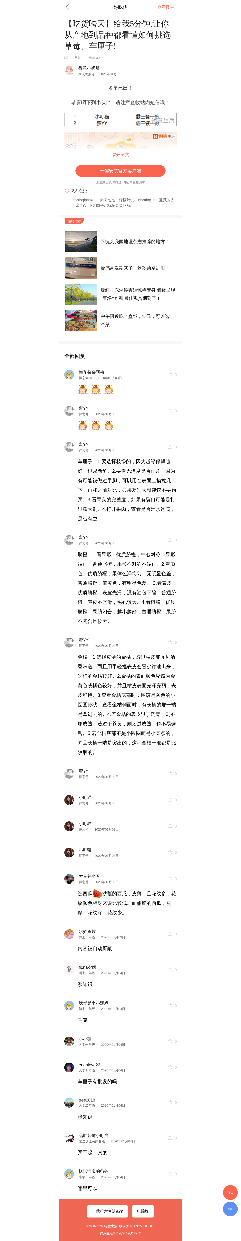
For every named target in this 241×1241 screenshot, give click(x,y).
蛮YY (80, 205)
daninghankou (84, 200)
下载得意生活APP (107, 1211)
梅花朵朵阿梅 (119, 205)
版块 (230, 1209)
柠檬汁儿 (127, 200)
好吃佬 (120, 7)
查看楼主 (165, 7)
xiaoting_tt (147, 200)
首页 (230, 1192)
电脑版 (143, 1211)
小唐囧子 (96, 205)
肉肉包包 (108, 200)
